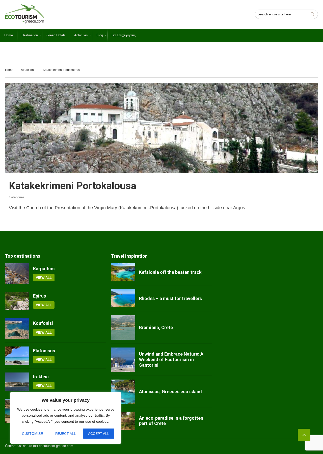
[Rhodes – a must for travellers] (123, 298)
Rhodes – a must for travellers (170, 298)
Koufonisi (43, 323)
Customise (32, 434)
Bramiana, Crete (156, 327)
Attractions (28, 70)
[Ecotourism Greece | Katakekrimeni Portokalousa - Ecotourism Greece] (24, 14)
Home (9, 70)
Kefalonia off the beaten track (170, 272)
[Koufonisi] (17, 328)
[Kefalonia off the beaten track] (123, 272)
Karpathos (44, 268)
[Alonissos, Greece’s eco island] (123, 392)
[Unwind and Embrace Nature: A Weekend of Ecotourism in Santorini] (123, 360)
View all (44, 278)
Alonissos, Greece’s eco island (170, 391)
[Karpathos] (17, 273)
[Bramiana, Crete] (123, 327)
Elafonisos (44, 350)
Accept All (98, 434)
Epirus (39, 296)
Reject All (65, 434)
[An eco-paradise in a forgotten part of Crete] (123, 421)
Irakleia (41, 376)
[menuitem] (8, 35)
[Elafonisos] (17, 355)
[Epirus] (17, 301)
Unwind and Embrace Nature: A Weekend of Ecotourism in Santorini (171, 359)
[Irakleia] (17, 381)
